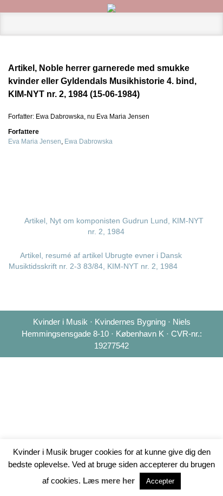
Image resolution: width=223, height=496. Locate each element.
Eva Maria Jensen (34, 141)
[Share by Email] (190, 173)
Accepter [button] (160, 481)
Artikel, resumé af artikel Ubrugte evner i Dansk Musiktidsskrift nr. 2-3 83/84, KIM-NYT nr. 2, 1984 (95, 260)
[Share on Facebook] (138, 173)
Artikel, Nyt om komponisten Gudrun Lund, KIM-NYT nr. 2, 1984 (114, 226)
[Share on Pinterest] (172, 173)
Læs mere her (109, 480)
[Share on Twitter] (120, 173)
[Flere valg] (207, 173)
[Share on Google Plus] (155, 173)
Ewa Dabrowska (88, 141)
